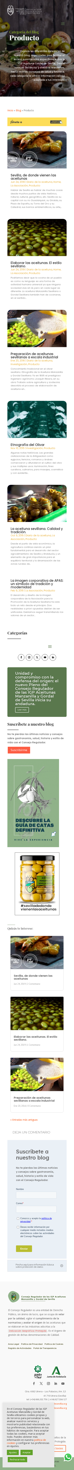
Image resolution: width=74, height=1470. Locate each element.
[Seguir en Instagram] (29, 657)
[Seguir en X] (37, 657)
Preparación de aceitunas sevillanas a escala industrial (34, 356)
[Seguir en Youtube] (45, 657)
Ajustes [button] (13, 1452)
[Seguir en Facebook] (21, 657)
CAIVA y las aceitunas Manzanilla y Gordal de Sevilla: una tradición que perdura (36, 689)
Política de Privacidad (32, 1344)
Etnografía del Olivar (28, 444)
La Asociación (19, 185)
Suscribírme (19, 750)
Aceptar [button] (27, 1452)
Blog (18, 110)
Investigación (19, 364)
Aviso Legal (13, 1344)
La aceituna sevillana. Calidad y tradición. (37, 530)
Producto (34, 185)
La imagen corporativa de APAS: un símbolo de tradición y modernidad (37, 584)
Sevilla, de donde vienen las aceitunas (33, 177)
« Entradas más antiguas (24, 1119)
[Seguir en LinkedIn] (53, 657)
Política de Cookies (54, 1344)
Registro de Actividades (19, 1348)
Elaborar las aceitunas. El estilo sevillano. (36, 264)
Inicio (10, 110)
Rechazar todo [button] (17, 1459)
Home (57, 182)
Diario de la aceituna (39, 182)
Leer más (22, 702)
